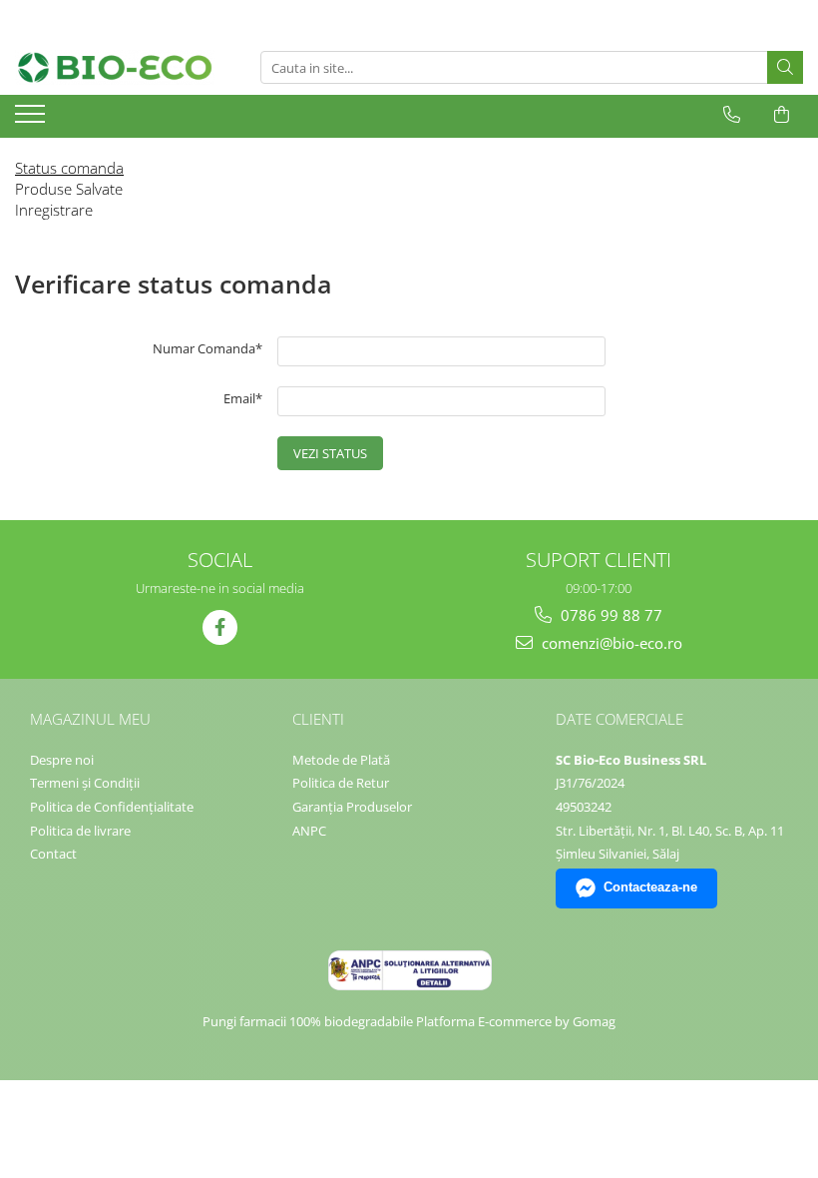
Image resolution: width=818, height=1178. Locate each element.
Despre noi (62, 760)
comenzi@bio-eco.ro (610, 643)
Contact (53, 854)
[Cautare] (785, 67)
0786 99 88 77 (609, 615)
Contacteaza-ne (650, 887)
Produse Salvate (69, 189)
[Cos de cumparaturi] (781, 115)
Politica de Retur (340, 783)
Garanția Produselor (352, 807)
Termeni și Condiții (85, 783)
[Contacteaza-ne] (731, 115)
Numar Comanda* (207, 348)
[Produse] (32, 120)
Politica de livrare (80, 831)
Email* (242, 398)
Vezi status (330, 453)
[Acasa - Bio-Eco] (114, 67)
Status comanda (69, 168)
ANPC (309, 831)
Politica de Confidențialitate (112, 807)
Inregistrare (54, 210)
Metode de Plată (341, 760)
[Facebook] (220, 627)
